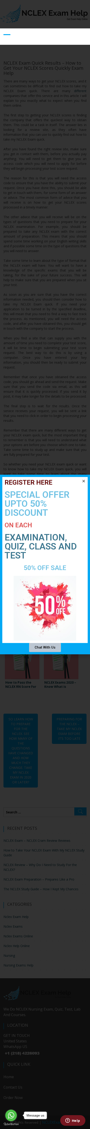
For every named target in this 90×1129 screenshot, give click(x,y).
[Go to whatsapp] (11, 1115)
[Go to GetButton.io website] (11, 1124)
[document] (45, 564)
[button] (83, 481)
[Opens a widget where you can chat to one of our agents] (72, 1121)
